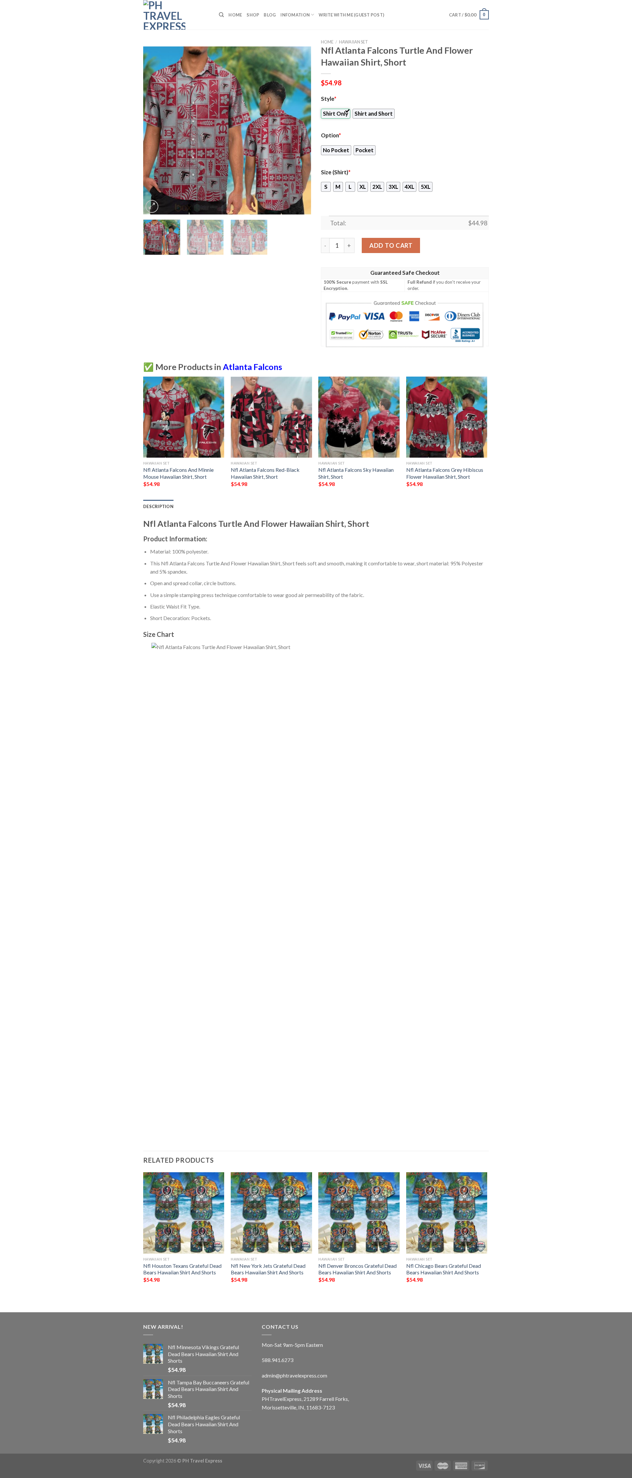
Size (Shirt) (336, 172)
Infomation (295, 14)
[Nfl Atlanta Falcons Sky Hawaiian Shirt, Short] (359, 417)
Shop (253, 14)
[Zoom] (151, 206)
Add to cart (390, 245)
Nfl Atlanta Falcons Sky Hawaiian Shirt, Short (356, 473)
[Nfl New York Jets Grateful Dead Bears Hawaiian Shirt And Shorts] (271, 1213)
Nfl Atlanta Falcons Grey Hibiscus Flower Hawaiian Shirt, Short (444, 473)
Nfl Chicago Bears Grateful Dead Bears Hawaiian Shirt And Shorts (443, 1269)
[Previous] (155, 130)
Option (331, 135)
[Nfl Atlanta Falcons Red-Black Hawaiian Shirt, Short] (271, 417)
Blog (270, 14)
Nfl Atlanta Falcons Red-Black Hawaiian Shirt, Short (265, 473)
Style (328, 99)
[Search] (221, 15)
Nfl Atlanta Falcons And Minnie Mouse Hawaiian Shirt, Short (178, 473)
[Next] (299, 130)
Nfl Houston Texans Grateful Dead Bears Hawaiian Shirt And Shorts (182, 1269)
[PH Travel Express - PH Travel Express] (176, 15)
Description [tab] (158, 506)
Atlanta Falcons (252, 367)
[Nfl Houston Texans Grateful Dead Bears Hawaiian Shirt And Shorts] (183, 1213)
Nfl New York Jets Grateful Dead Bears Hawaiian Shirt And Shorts (268, 1269)
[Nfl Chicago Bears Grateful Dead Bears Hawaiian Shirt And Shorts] (446, 1213)
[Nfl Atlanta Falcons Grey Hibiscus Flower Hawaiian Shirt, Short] (446, 417)
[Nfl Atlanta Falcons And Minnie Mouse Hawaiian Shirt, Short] (183, 417)
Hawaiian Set (353, 41)
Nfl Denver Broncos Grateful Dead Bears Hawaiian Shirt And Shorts (357, 1269)
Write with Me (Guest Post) (351, 14)
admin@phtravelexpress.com (294, 1375)
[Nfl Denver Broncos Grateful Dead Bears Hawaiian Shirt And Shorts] (359, 1213)
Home (235, 14)
